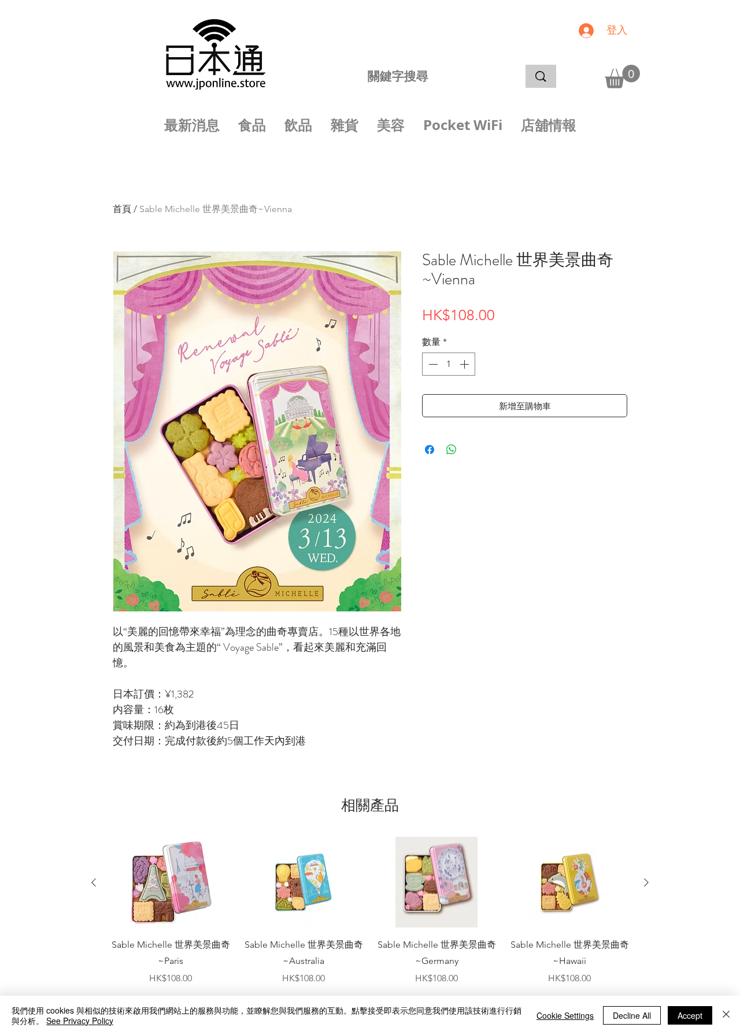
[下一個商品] (646, 882)
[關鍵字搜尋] (541, 76)
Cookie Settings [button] (565, 1015)
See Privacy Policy (79, 1020)
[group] (370, 911)
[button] (622, 76)
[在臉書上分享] (429, 450)
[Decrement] (432, 364)
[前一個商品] (94, 882)
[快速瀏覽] (170, 882)
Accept (690, 1015)
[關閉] (726, 1015)
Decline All (632, 1015)
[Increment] (465, 364)
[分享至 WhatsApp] (451, 450)
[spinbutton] (448, 364)
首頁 (122, 208)
